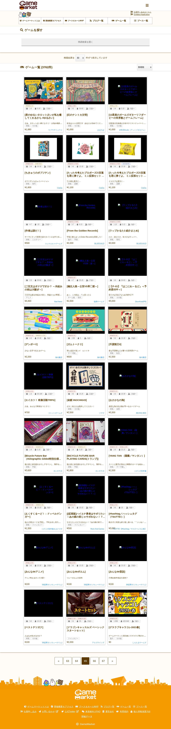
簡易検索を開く (85, 42)
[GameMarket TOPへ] (85, 695)
